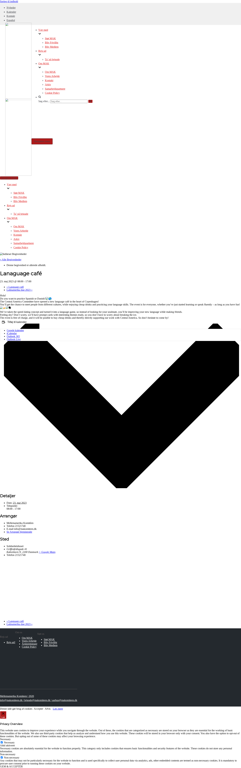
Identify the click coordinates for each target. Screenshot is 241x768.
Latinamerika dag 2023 (19, 290)
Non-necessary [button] (7, 754)
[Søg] (90, 101)
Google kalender (15, 330)
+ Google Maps (47, 552)
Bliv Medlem (52, 46)
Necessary (9, 742)
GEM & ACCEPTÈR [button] (11, 766)
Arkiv (48, 84)
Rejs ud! (11, 642)
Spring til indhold (9, 1)
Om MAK (50, 71)
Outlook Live (14, 339)
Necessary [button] (5, 739)
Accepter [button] (38, 708)
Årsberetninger (29, 643)
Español (11, 20)
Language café (15, 287)
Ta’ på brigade (52, 59)
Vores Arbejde (52, 76)
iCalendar (12, 333)
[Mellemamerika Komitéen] (18, 174)
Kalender (11, 11)
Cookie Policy (52, 92)
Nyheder (11, 7)
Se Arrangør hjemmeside (19, 531)
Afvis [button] (47, 708)
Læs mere (58, 708)
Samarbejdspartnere (55, 88)
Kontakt (11, 16)
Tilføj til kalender (17, 322)
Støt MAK (50, 38)
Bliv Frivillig (51, 42)
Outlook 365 (13, 336)
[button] (65, 97)
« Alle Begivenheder (10, 259)
